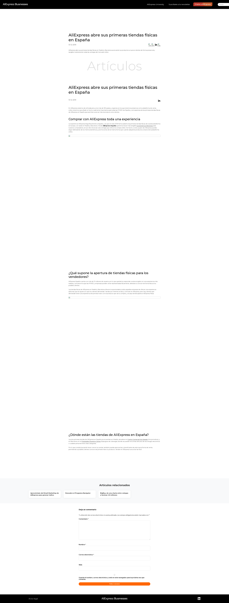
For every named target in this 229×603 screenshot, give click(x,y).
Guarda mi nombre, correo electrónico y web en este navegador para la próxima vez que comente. (111, 578)
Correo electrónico (86, 555)
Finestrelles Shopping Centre (91, 441)
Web (80, 565)
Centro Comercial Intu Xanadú (138, 439)
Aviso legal (33, 599)
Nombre (82, 544)
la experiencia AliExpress (145, 126)
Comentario (84, 519)
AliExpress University (155, 4)
